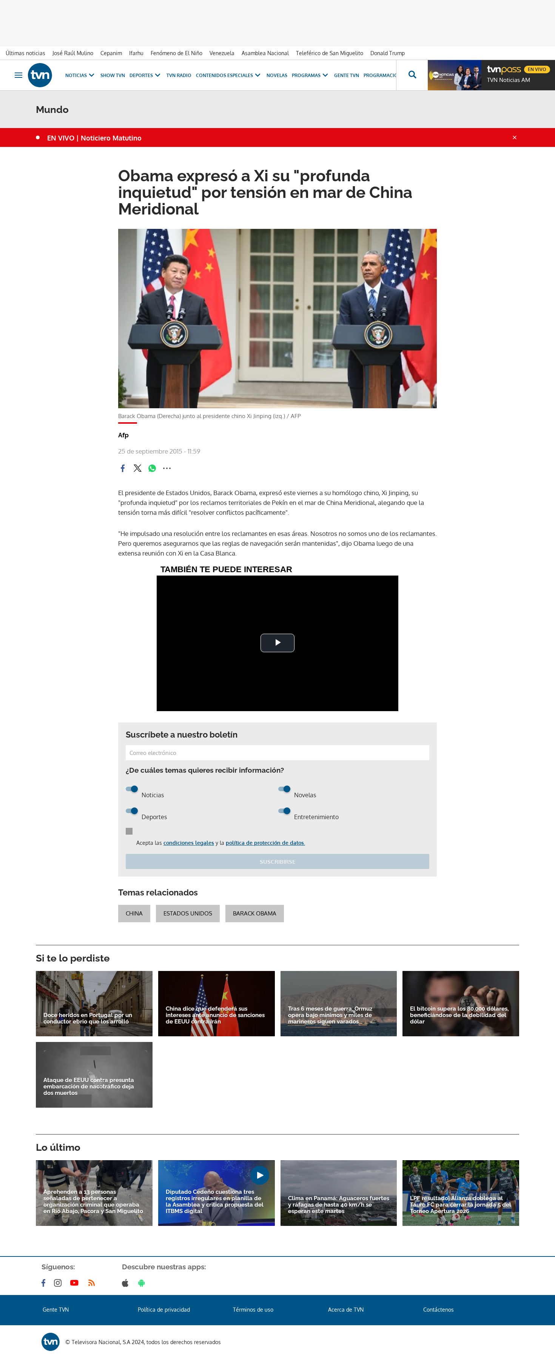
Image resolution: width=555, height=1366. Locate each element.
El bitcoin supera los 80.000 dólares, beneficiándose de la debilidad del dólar (459, 1015)
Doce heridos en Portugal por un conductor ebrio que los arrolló (87, 1018)
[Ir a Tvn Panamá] (40, 75)
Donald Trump (387, 53)
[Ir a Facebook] (45, 1282)
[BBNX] (51, 1342)
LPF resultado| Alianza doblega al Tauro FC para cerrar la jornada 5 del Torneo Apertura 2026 (460, 1205)
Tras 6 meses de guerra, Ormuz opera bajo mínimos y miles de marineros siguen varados (330, 1015)
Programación (382, 75)
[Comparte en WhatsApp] (152, 468)
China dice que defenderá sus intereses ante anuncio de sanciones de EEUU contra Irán (215, 1015)
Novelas (277, 75)
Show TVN (112, 75)
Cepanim (111, 53)
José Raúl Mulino (72, 53)
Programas (306, 75)
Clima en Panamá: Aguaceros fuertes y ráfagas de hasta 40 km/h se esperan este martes (338, 1205)
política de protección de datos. (265, 843)
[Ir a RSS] (93, 1282)
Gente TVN (346, 75)
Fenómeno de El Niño (176, 53)
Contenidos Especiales (224, 75)
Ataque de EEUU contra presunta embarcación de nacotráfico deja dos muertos (88, 1086)
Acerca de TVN (346, 1309)
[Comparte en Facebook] (122, 468)
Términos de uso (253, 1309)
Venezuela (222, 53)
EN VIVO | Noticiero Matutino (94, 138)
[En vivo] (493, 66)
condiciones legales (188, 843)
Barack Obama (254, 913)
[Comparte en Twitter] (137, 468)
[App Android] (143, 1282)
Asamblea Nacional (265, 53)
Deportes (141, 75)
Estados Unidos (187, 913)
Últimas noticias (25, 53)
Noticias (76, 75)
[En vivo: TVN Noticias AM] (454, 75)
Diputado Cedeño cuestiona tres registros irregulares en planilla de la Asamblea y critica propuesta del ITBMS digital (215, 1202)
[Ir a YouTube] (76, 1282)
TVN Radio (178, 75)
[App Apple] (126, 1282)
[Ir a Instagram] (59, 1282)
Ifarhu (136, 53)
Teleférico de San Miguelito (329, 53)
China (134, 913)
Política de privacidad (164, 1309)
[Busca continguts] (412, 75)
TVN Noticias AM (508, 80)
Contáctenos (438, 1309)
